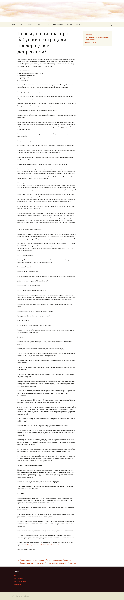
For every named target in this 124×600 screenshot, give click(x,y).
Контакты (79, 24)
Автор (14, 24)
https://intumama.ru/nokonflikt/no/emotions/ (43, 545)
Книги (21, 24)
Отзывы (69, 24)
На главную (88, 34)
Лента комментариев (20, 581)
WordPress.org (18, 584)
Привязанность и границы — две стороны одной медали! (44, 560)
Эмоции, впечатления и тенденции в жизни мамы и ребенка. (48, 563)
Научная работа (58, 24)
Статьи (46, 24)
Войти (15, 575)
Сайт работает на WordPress (20, 596)
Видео (38, 24)
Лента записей (18, 578)
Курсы (29, 24)
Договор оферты (90, 42)
